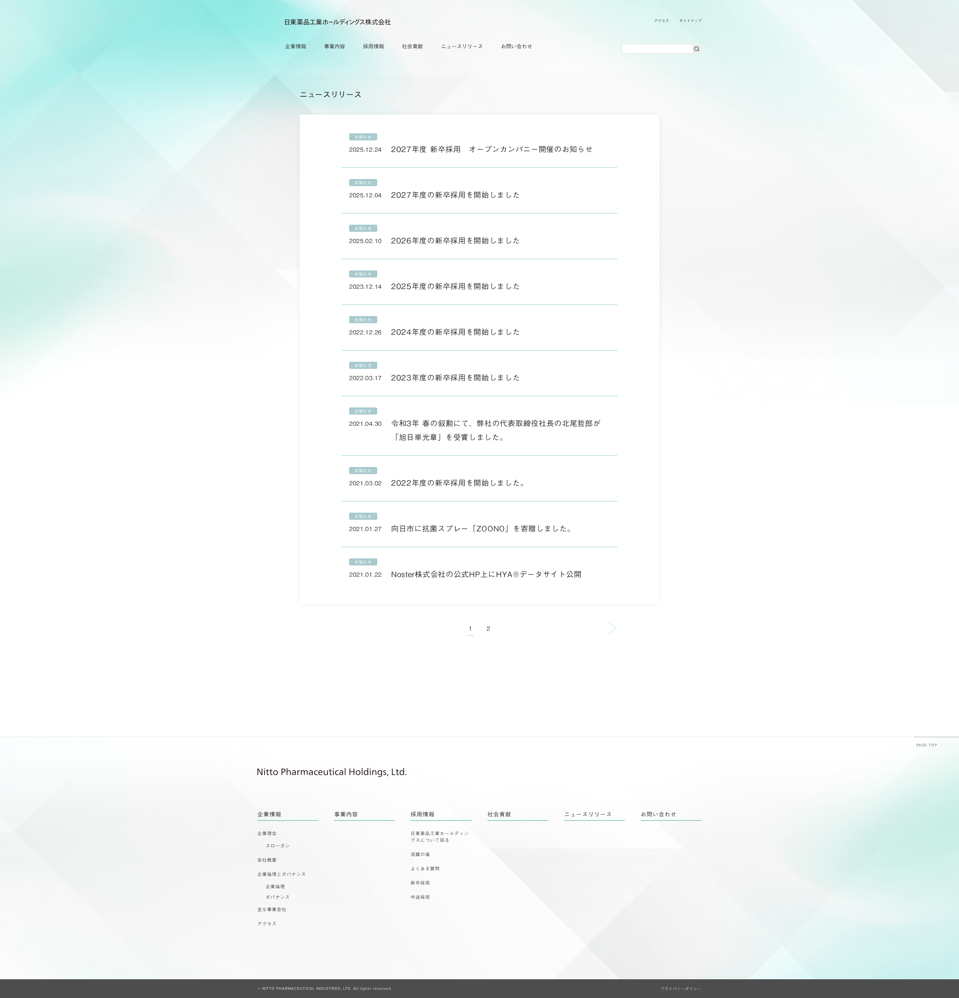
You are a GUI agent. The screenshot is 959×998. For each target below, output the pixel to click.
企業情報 (295, 46)
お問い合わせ (516, 46)
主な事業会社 (272, 909)
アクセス (661, 20)
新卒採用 (420, 882)
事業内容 (334, 46)
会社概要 (267, 860)
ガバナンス (278, 897)
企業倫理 (275, 886)
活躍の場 (420, 854)
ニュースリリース (462, 46)
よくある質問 (425, 868)
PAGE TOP (926, 744)
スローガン (278, 845)
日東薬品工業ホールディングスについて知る (440, 836)
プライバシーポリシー (681, 989)
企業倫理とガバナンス (281, 874)
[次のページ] (612, 628)
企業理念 (267, 833)
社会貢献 (412, 46)
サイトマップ (690, 20)
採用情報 (373, 46)
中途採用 (420, 897)
